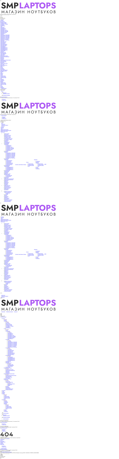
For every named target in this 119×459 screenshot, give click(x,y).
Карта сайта (2, 444)
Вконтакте (4, 99)
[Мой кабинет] (0, 294)
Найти (1, 454)
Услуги (1, 440)
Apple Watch (10, 349)
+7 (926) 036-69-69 (3, 88)
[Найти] (1, 16)
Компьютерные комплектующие (11, 375)
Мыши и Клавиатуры (11, 383)
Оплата (5, 395)
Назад (6, 319)
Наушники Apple (10, 364)
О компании (2, 439)
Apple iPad (9, 341)
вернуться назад (2, 438)
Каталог (5, 320)
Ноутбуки (7, 322)
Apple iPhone (10, 332)
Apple (7, 330)
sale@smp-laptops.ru (4, 422)
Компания (5, 401)
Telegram (3, 117)
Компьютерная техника (9, 369)
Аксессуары (8, 381)
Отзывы (1, 442)
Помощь (7, 405)
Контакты (1, 443)
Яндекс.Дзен (4, 100)
